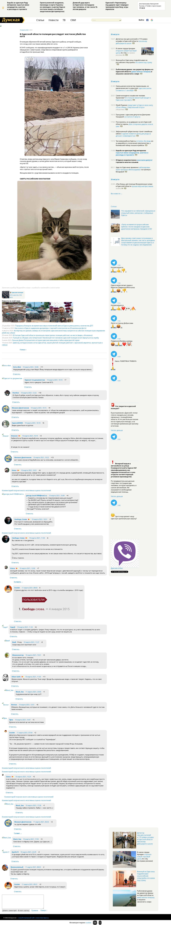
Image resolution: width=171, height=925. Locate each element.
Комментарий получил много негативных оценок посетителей (26, 490)
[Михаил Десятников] (5, 412)
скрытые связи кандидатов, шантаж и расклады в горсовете (132, 154)
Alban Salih (16, 677)
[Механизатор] (7, 657)
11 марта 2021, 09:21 (29, 884)
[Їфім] (4, 718)
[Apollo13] (5, 852)
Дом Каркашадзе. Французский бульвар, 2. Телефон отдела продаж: (150, 6)
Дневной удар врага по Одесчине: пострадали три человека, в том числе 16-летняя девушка (85, 6)
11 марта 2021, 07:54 (24, 733)
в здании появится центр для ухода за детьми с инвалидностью (133, 135)
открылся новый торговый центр (144, 856)
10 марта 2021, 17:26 (33, 805)
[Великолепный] (5, 870)
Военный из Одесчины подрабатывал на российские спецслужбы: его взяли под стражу (146, 875)
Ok (95, 923)
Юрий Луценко (122, 105)
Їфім (11, 720)
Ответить (16, 374)
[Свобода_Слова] (8, 523)
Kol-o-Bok (17, 367)
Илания (14, 436)
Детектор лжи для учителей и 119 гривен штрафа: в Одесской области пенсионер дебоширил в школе (145, 838)
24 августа (115, 179)
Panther (16, 393)
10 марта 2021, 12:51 (26, 705)
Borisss (14, 705)
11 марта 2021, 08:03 (29, 588)
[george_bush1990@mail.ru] (13, 494)
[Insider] (8, 592)
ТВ (64, 20)
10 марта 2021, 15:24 (23, 777)
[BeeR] (7, 641)
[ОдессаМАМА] (5, 427)
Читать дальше (117, 430)
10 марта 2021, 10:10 (54, 380)
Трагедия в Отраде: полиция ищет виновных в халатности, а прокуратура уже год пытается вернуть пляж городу (13, 318)
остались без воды (143, 141)
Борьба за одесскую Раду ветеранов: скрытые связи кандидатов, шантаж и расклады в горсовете (18, 6)
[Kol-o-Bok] (6, 365)
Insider (17, 588)
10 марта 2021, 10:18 (32, 423)
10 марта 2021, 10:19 (30, 436)
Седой (12, 627)
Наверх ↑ (23, 349)
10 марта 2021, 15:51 (33, 655)
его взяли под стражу (143, 62)
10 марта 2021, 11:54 (33, 677)
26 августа (115, 34)
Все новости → (116, 193)
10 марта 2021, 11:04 (37, 538)
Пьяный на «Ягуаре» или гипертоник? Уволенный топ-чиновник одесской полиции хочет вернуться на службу (56, 338)
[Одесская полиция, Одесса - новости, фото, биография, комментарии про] (5, 298)
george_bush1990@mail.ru (36, 495)
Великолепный (17, 867)
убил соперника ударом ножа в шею (134, 125)
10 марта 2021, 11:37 (31, 642)
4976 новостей (14, 295)
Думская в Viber (117, 568)
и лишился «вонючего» (134, 73)
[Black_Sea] (8, 690)
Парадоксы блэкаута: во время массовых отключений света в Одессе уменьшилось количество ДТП (54, 326)
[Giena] (6, 472)
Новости (53, 20)
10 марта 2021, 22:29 (28, 852)
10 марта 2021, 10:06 (30, 367)
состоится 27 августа (132, 117)
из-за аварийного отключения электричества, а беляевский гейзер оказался (134, 143)
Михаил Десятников (20, 408)
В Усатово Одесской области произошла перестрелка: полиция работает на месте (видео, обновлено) (53, 335)
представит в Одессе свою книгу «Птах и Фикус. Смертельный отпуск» (134, 106)
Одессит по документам (35, 380)
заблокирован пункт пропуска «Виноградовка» (133, 168)
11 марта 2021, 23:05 (33, 692)
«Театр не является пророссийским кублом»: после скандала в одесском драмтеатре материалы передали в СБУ (136, 226)
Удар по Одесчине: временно (127, 167)
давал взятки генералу (141, 72)
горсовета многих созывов (127, 162)
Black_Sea (20, 692)
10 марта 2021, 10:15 (38, 408)
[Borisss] (5, 705)
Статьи (40, 20)
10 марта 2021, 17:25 (31, 839)
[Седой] (5, 627)
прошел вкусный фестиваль (142, 186)
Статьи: (114, 206)
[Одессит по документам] (12, 378)
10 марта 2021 (24, 30)
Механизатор (18, 655)
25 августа (115, 81)
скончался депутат (144, 160)
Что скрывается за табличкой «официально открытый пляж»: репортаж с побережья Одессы (138, 213)
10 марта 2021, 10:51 (29, 470)
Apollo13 (15, 852)
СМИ (73, 20)
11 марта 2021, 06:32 (41, 822)
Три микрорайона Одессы (126, 141)
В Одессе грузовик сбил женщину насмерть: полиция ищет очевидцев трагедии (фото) (36, 318)
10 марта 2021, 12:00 (27, 568)
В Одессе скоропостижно (126, 160)
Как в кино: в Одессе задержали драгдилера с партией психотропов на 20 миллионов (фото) (50, 328)
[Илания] (5, 436)
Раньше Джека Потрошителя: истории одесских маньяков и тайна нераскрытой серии (45, 340)
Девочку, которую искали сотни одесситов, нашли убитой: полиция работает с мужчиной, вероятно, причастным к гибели (52, 344)
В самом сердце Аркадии (125, 48)
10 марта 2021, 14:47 (23, 720)
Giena (14, 470)
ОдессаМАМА (17, 423)
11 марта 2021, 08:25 (33, 867)
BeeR (14, 642)
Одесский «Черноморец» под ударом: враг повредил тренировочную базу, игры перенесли (116, 6)
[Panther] (7, 395)
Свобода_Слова (20, 519)
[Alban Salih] (5, 681)
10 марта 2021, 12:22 (29, 393)
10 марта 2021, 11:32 (25, 627)
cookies (88, 923)
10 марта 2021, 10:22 (41, 457)
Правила (34, 910)
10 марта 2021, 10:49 (57, 495)
